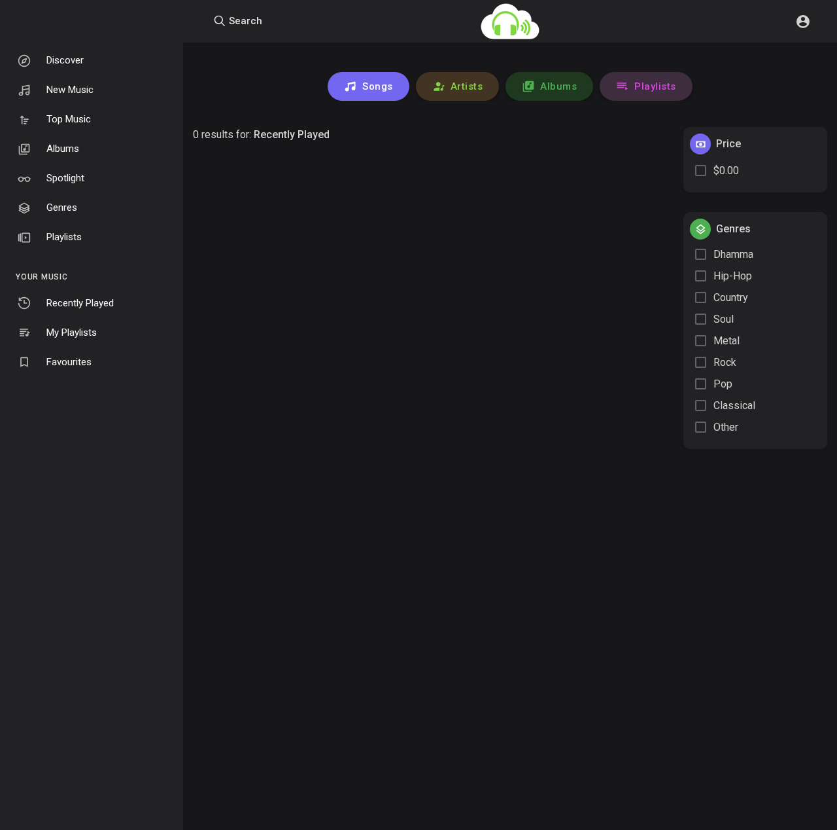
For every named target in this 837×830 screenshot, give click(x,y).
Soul (723, 319)
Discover (65, 60)
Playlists (64, 237)
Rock (724, 362)
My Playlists (71, 332)
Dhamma (733, 254)
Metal (726, 340)
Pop (722, 384)
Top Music (68, 119)
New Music (70, 90)
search (244, 21)
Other (725, 427)
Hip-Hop (732, 276)
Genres (61, 207)
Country (730, 297)
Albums (62, 148)
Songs (377, 86)
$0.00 (726, 170)
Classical (734, 405)
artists (467, 86)
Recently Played (80, 303)
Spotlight (65, 178)
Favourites (69, 362)
